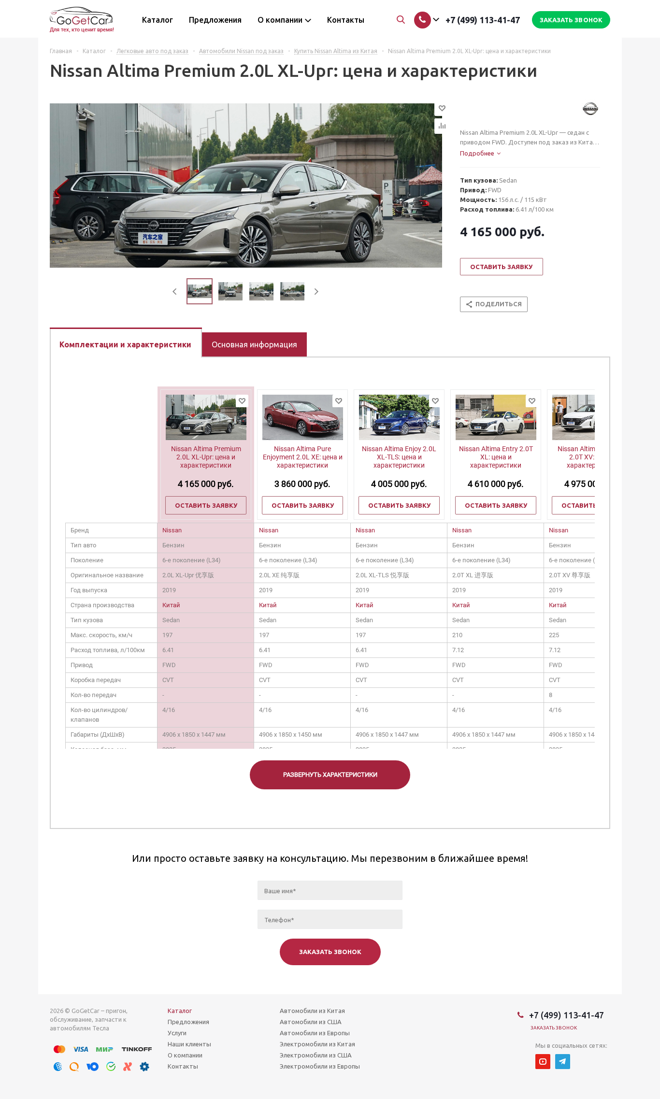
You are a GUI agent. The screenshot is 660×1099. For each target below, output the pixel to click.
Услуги (177, 1032)
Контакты (183, 1066)
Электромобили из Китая (317, 1044)
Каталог (180, 1010)
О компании (185, 1055)
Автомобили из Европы (315, 1032)
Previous (175, 292)
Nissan (172, 530)
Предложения (188, 1021)
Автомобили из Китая (312, 1010)
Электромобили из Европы (320, 1066)
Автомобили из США (311, 1021)
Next (316, 292)
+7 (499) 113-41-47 (482, 19)
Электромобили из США (316, 1055)
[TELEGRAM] (562, 1061)
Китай (171, 605)
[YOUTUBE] (542, 1061)
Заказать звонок (554, 1027)
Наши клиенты (189, 1044)
